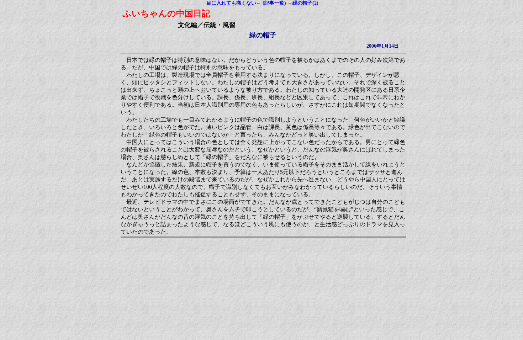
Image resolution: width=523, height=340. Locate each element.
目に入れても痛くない (231, 3)
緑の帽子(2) (305, 3)
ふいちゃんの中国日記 (166, 13)
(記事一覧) (274, 3)
